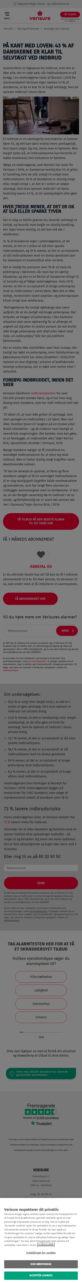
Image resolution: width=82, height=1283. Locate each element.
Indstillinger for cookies (41, 1253)
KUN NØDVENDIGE (41, 1264)
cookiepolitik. (46, 1245)
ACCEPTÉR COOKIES (40, 1275)
